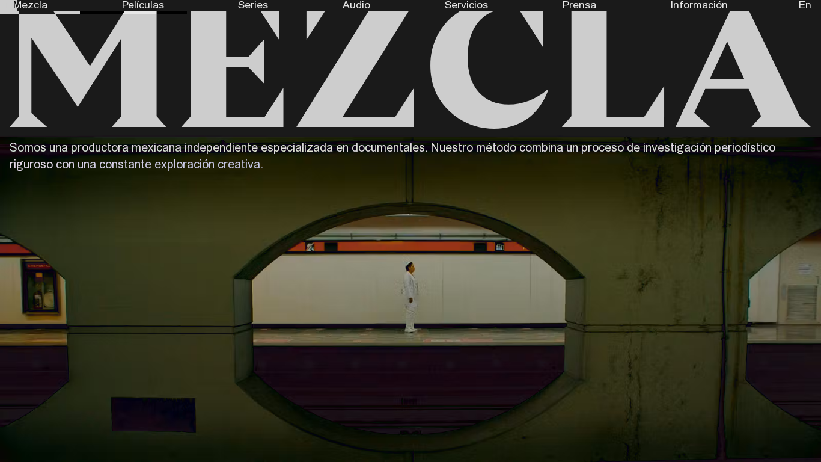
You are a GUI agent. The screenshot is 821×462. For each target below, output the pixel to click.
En (805, 5)
